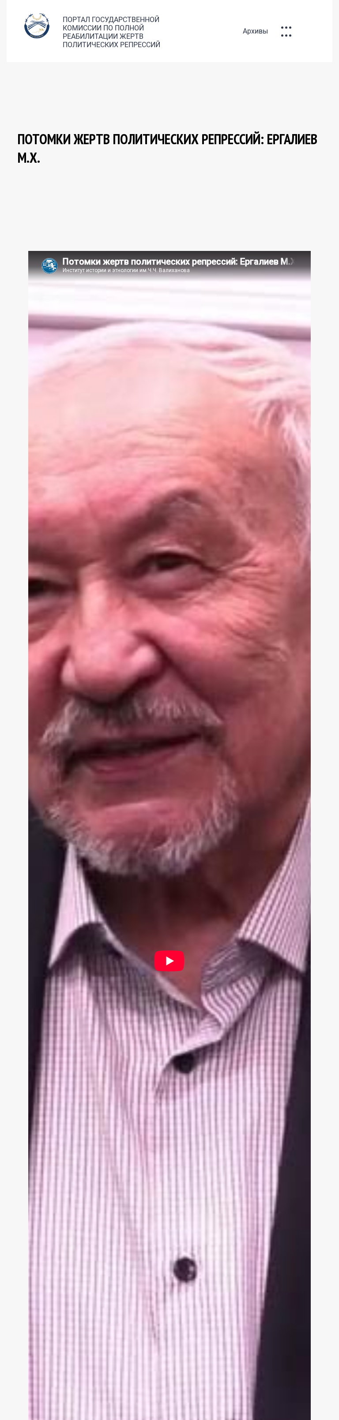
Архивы (255, 31)
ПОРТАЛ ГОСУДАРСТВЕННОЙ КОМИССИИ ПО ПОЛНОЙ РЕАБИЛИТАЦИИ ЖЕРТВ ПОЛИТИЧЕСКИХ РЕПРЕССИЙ (111, 32)
